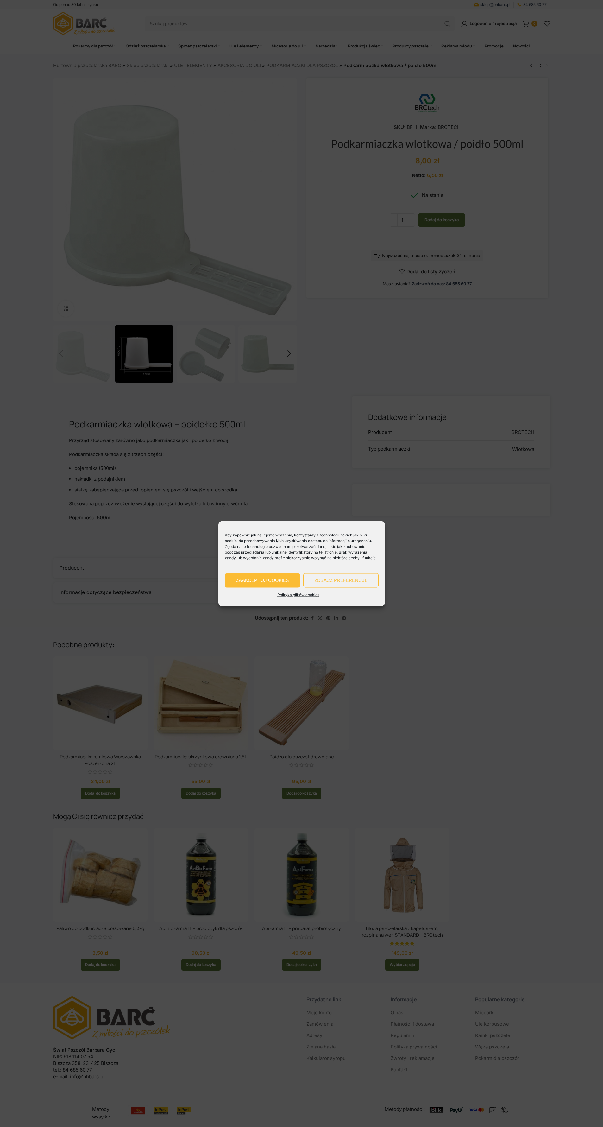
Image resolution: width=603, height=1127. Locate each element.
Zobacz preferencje (340, 580)
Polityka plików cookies (298, 594)
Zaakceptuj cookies (262, 580)
